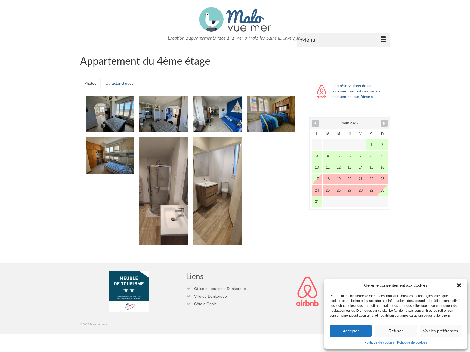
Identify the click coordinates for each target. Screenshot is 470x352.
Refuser (396, 331)
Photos (90, 83)
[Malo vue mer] (235, 19)
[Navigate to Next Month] (384, 123)
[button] (459, 285)
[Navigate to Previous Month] (315, 123)
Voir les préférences (440, 331)
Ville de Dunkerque (210, 296)
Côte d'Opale (205, 304)
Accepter (351, 331)
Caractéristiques (120, 83)
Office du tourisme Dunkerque (220, 288)
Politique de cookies (379, 342)
